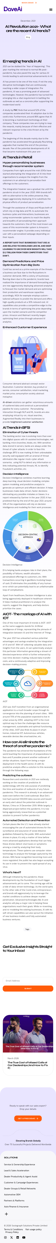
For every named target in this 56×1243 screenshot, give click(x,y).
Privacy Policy (12, 1232)
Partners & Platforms (14, 1200)
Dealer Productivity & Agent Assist (20, 1176)
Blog (28, 37)
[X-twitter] (11, 1237)
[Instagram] (5, 1237)
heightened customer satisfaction (26, 421)
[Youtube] (24, 1237)
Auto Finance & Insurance (16, 1206)
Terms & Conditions (13, 1229)
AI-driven (7, 402)
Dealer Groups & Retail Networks (20, 1188)
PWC (15, 110)
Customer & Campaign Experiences (21, 1182)
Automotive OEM (12, 1194)
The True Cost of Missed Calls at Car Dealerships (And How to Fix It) (28, 1065)
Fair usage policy (34, 1229)
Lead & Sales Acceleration (16, 1170)
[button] (50, 9)
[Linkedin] (17, 1237)
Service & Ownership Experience (19, 1164)
